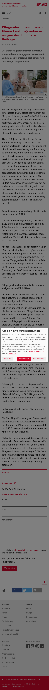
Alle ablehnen (24, 358)
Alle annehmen (38, 358)
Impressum (12, 353)
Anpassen (7, 358)
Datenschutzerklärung (36, 351)
